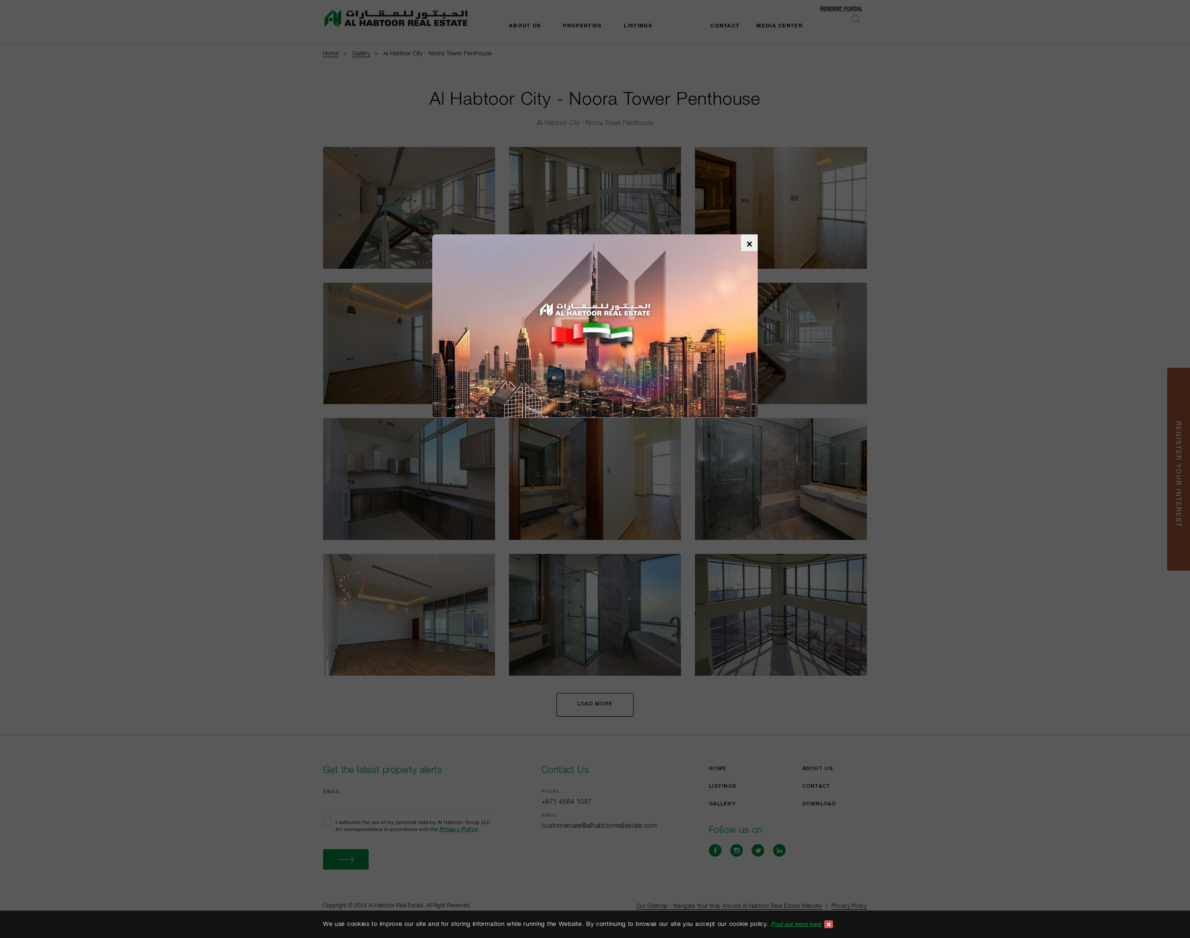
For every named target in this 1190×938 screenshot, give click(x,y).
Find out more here (796, 924)
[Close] (828, 924)
